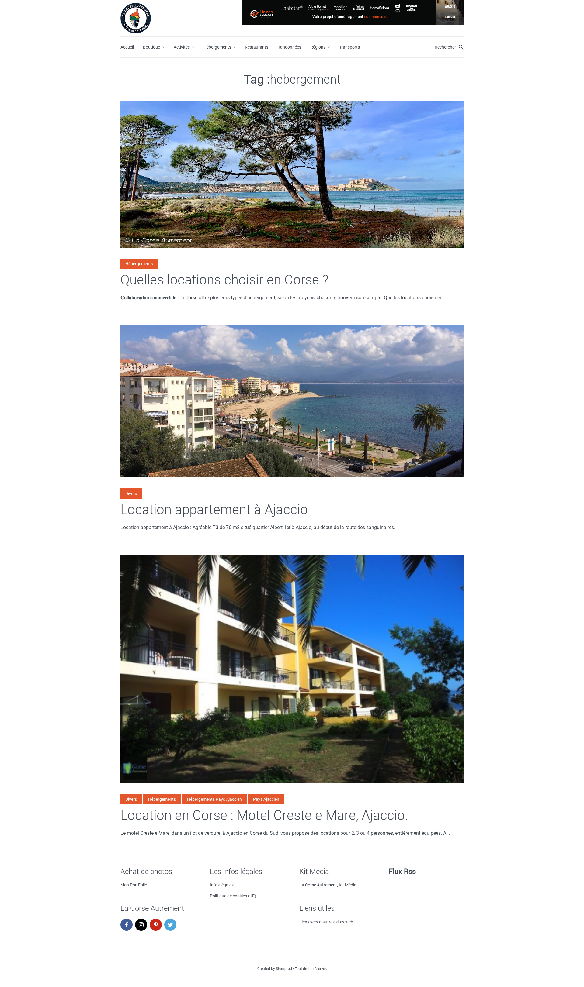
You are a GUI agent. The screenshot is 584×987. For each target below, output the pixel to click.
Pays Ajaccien (266, 799)
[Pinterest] (156, 925)
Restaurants (256, 47)
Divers (131, 493)
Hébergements (217, 47)
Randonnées (289, 47)
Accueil (127, 47)
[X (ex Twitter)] (170, 925)
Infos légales (222, 884)
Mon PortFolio (133, 884)
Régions (317, 47)
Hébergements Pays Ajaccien (214, 799)
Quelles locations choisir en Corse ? (224, 280)
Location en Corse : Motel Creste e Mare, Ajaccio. (264, 815)
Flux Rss (402, 871)
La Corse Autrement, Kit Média (327, 884)
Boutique (151, 47)
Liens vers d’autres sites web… (327, 922)
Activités (182, 47)
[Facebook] (126, 925)
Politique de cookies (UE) (233, 895)
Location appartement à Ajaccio (214, 510)
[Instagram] (141, 925)
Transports (349, 47)
